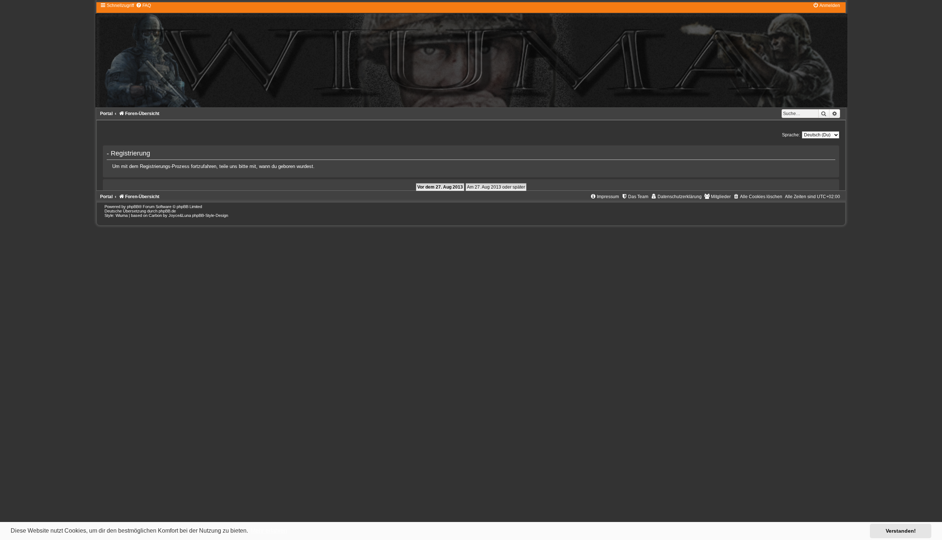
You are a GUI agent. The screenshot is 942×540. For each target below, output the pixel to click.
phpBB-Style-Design (210, 215)
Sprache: (791, 134)
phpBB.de (167, 211)
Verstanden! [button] (901, 531)
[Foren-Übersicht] (471, 54)
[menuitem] (143, 5)
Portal (106, 113)
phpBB (133, 206)
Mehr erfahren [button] (269, 531)
